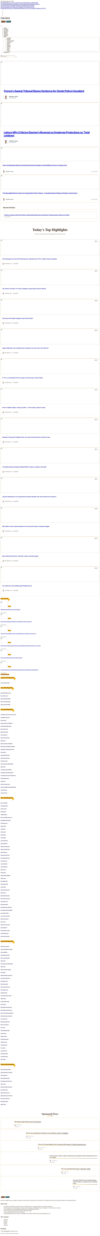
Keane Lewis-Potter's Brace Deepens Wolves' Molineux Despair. (18, 1210)
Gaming (9, 38)
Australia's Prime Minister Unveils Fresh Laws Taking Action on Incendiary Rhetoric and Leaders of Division (28, 1206)
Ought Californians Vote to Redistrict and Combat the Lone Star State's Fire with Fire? (25, 348)
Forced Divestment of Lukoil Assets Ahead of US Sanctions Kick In (17, 7)
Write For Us (3, 1233)
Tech (8, 49)
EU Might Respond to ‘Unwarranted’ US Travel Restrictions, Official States (19, 2)
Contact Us (6, 52)
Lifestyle (9, 42)
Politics (9, 46)
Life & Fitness (10, 40)
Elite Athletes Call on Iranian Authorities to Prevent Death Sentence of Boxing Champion (25, 526)
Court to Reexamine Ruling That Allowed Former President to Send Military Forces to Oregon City (35, 165)
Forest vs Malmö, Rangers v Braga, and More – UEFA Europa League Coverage (23, 407)
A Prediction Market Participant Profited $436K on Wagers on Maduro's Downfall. (24, 467)
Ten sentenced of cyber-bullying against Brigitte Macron (17, 585)
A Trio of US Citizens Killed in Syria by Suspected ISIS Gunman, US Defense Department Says (18, 633)
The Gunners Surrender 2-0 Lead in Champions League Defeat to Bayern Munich (24, 288)
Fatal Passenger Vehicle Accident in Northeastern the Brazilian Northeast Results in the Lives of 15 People (21, 645)
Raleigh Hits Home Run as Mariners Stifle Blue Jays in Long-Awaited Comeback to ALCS (23, 8)
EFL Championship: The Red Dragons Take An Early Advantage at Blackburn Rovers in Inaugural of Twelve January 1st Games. (32, 1207)
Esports (5, 32)
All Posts (6, 29)
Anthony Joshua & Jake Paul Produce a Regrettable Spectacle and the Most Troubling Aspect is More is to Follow (36, 215)
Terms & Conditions (10, 1233)
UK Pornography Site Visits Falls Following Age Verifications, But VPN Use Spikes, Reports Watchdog (29, 259)
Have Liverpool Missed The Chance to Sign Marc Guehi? (11, 657)
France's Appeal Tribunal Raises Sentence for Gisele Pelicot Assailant (44, 91)
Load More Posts (5, 674)
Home (5, 28)
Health (8, 39)
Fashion (6, 33)
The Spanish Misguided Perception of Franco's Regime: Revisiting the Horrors (20, 4)
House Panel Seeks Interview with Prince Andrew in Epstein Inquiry (20, 556)
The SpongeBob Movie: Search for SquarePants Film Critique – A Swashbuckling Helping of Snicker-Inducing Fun (40, 193)
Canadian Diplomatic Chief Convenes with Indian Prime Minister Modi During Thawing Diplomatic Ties (27, 1213)
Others (8, 45)
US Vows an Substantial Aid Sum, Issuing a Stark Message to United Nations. (22, 377)
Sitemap (16, 1233)
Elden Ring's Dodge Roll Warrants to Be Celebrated (10, 609)
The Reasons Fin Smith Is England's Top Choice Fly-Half (17, 318)
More (5, 36)
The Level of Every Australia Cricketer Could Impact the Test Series (17, 5)
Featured (6, 35)
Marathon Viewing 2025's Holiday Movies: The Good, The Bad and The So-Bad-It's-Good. (26, 437)
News (8, 43)
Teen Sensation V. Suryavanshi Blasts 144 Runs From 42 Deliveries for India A (21, 1209)
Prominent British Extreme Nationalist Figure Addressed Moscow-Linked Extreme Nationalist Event (19, 669)
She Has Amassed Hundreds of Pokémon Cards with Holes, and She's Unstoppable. (16, 621)
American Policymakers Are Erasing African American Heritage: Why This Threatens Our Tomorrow (29, 496)
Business (6, 31)
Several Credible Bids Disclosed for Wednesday (14, 1212)
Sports (8, 48)
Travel (8, 50)
